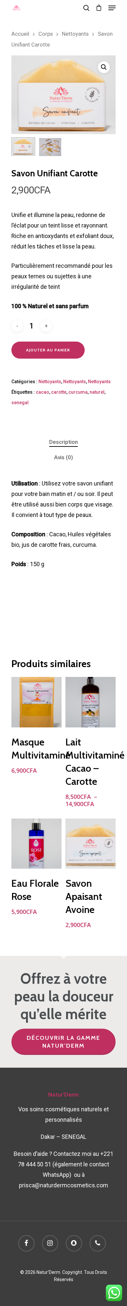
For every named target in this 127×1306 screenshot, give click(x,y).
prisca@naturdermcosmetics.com (63, 1185)
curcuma (78, 392)
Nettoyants (75, 34)
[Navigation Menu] (112, 8)
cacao (42, 392)
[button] (104, 67)
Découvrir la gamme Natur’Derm (63, 1041)
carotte (58, 392)
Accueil (20, 34)
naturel (97, 392)
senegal (20, 402)
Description (63, 442)
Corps (45, 34)
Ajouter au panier (48, 349)
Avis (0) (63, 457)
